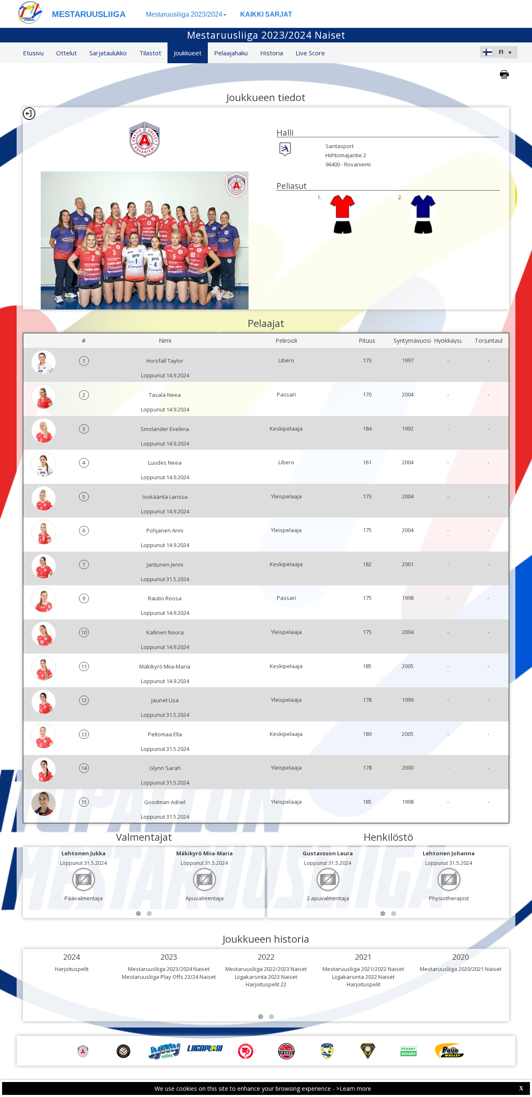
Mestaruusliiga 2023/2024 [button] (184, 14)
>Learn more (353, 1088)
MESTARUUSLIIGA (89, 14)
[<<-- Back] (29, 113)
